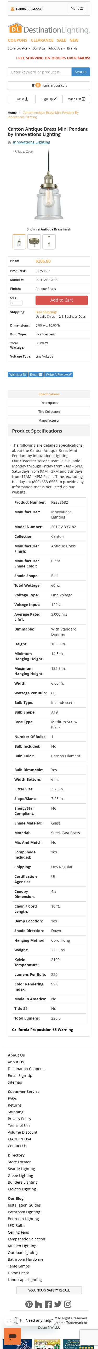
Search (81, 71)
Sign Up (48, 99)
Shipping (16, 1111)
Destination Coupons (26, 1068)
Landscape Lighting (25, 1279)
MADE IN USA (19, 1138)
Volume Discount (22, 1132)
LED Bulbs (16, 1225)
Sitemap (15, 1082)
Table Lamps (19, 1266)
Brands (72, 48)
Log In (20, 99)
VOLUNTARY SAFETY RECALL (49, 1290)
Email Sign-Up (20, 1075)
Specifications (49, 394)
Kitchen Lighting (22, 1245)
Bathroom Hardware (25, 1259)
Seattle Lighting (21, 1168)
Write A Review (57, 374)
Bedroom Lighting (23, 1218)
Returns (15, 1105)
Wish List (75, 99)
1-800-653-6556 (28, 9)
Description (49, 403)
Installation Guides (24, 1205)
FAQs (12, 1098)
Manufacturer (49, 420)
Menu (78, 9)
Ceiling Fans (18, 1232)
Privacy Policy (19, 1118)
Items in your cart (52, 85)
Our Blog (38, 48)
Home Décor (18, 1272)
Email (34, 374)
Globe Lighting (20, 1175)
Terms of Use (19, 1125)
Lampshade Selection (26, 1238)
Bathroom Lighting (24, 1211)
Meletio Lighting (22, 1188)
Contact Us (17, 1145)
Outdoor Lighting (23, 1252)
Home (13, 112)
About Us (55, 48)
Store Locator (17, 48)
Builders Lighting (23, 1182)
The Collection (49, 411)
